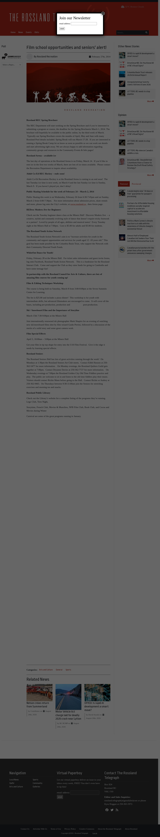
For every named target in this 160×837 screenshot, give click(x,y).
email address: (64, 24)
